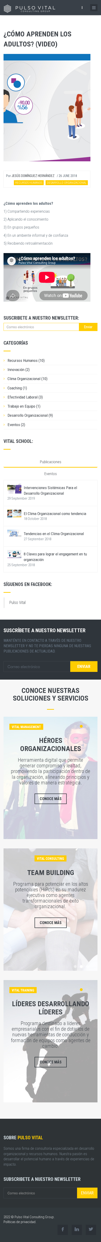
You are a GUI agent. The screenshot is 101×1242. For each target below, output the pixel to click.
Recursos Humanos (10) (26, 360)
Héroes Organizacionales (50, 744)
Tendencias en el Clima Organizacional (54, 533)
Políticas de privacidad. (20, 1222)
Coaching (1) (17, 388)
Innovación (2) (19, 369)
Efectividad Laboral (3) (25, 397)
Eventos (50, 473)
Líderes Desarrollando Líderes (50, 1008)
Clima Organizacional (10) (27, 378)
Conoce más (51, 799)
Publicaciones (50, 461)
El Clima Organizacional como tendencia (55, 513)
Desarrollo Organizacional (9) (30, 415)
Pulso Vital (17, 602)
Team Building (50, 872)
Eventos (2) (16, 424)
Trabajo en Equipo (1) (24, 406)
